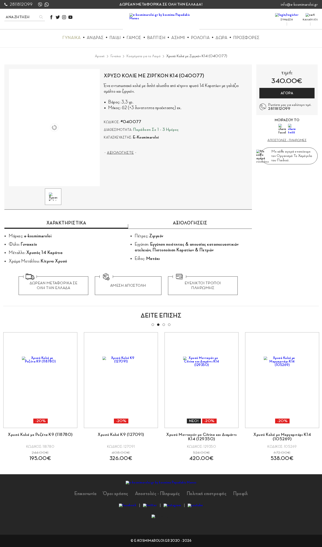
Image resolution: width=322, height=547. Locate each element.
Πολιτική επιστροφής (207, 493)
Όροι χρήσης (115, 493)
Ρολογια (200, 38)
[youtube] (70, 17)
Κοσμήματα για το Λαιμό (143, 56)
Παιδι (115, 38)
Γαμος (134, 38)
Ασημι (178, 38)
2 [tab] (158, 324)
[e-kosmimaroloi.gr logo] (161, 22)
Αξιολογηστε (120, 153)
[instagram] (64, 17)
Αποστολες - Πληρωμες (286, 140)
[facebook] (51, 17)
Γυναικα (71, 38)
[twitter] (58, 17)
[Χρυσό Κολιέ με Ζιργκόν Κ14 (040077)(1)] (54, 127)
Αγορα (287, 93)
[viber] (40, 4)
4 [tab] (169, 324)
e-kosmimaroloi (146, 137)
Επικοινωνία (85, 493)
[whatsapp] (46, 4)
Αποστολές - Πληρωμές (157, 493)
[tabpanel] (40, 396)
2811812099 (21, 4)
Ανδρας (95, 38)
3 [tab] (163, 324)
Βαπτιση (156, 38)
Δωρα (221, 38)
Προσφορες (246, 38)
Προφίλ (240, 493)
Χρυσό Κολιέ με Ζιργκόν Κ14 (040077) (196, 56)
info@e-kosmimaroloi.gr (299, 4)
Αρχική (100, 56)
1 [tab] (152, 324)
